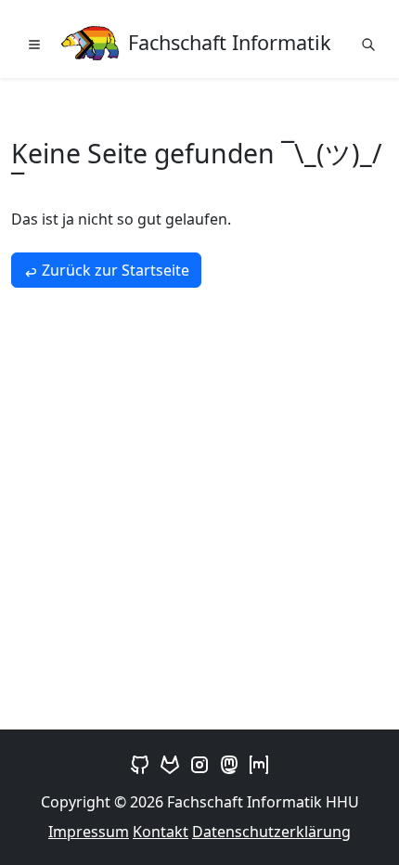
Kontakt (160, 831)
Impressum (88, 831)
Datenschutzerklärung (271, 831)
